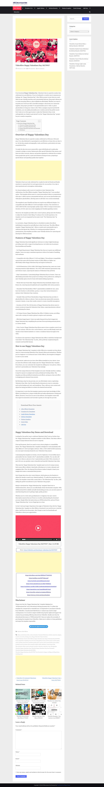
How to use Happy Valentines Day (28, 126)
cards (31, 635)
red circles (24, 644)
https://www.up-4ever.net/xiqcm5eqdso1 (38, 595)
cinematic (35, 635)
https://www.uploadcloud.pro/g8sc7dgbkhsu (38, 583)
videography (54, 646)
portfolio (18, 644)
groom (29, 636)
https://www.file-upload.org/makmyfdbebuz (38, 592)
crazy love (54, 635)
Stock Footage (77, 8)
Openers (19, 631)
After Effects (17, 8)
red (21, 644)
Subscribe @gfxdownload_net (39, 626)
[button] (38, 528)
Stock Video (24, 422)
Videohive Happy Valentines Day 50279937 (25, 650)
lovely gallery (39, 640)
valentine (40, 646)
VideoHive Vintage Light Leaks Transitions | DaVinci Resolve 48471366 (77, 66)
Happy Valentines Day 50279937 (52, 638)
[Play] (17, 539)
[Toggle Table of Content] (38, 121)
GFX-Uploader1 (31, 68)
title (54, 644)
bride (28, 635)
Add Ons (85, 8)
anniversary (23, 635)
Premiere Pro (29, 8)
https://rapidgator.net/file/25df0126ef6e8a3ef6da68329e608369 (38, 586)
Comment (19, 730)
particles (31, 642)
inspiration (21, 640)
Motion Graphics (66, 8)
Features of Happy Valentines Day (28, 125)
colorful (50, 635)
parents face (25, 642)
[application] (38, 528)
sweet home (50, 644)
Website (18, 765)
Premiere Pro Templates (28, 411)
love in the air (32, 640)
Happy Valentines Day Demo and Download (30, 128)
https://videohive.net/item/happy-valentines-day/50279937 (40, 550)
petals (34, 642)
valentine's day (46, 646)
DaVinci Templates (26, 417)
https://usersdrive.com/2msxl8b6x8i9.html (38, 589)
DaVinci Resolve (53, 8)
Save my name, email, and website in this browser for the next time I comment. (39, 772)
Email (18, 758)
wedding (49, 652)
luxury (43, 640)
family (26, 636)
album (18, 635)
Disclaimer (22, 130)
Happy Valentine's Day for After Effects (25, 638)
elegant (59, 635)
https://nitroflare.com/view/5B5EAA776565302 (38, 575)
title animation (19, 646)
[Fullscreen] (59, 539)
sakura (36, 644)
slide (40, 644)
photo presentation (48, 642)
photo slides (56, 642)
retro (29, 644)
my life (20, 642)
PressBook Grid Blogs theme (63, 785)
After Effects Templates (27, 409)
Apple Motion (40, 8)
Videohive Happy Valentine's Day (23, 648)
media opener (49, 640)
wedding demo (19, 654)
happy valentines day (39, 638)
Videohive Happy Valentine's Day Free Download (42, 648)
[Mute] (56, 539)
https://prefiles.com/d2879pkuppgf (38, 578)
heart (17, 640)
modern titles (56, 640)
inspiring (26, 640)
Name (18, 752)
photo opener (40, 642)
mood (17, 642)
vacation (36, 646)
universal (31, 646)
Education (16, 12)
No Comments (41, 68)
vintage (45, 652)
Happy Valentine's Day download (39, 636)
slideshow (44, 644)
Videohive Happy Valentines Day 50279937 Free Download (29, 652)
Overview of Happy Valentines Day (25, 123)
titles (24, 646)
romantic (32, 644)
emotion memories (20, 636)
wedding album (55, 652)
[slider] (37, 539)
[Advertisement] (39, 28)
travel (27, 646)
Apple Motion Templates (28, 414)
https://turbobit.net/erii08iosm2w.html (39, 581)
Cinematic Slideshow (43, 635)
